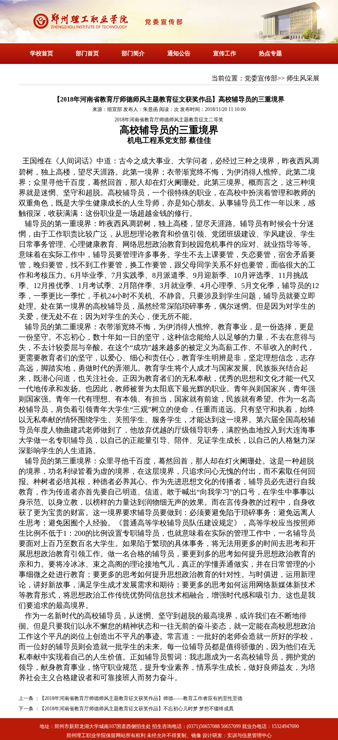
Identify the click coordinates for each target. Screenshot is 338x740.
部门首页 (87, 53)
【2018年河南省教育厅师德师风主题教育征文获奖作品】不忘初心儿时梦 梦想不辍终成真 (137, 709)
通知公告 (178, 53)
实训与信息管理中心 (249, 735)
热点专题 (270, 53)
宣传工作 (224, 53)
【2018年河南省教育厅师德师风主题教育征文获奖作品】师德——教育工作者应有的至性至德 (141, 698)
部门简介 (133, 53)
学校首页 (41, 53)
